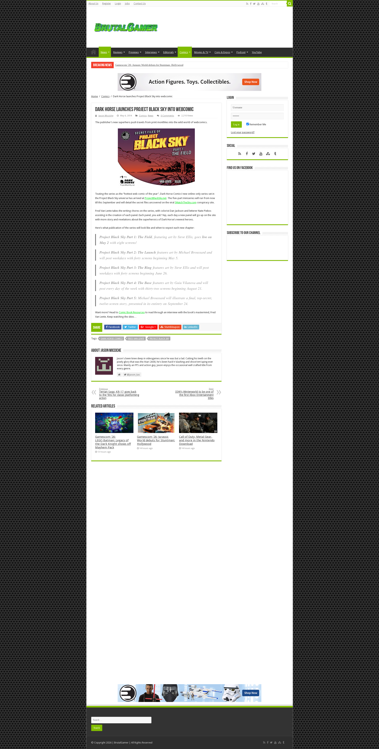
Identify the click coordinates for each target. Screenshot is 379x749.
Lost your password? (243, 132)
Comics (184, 52)
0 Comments (167, 115)
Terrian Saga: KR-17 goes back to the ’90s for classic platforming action (119, 394)
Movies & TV (201, 52)
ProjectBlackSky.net (155, 198)
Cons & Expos (222, 52)
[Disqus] (156, 521)
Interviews (151, 52)
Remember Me (257, 124)
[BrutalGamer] (125, 26)
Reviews (117, 52)
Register (106, 3)
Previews (134, 52)
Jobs (127, 3)
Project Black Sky (159, 338)
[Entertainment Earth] (189, 81)
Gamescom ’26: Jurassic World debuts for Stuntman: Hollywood (149, 64)
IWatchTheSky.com (185, 202)
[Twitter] (254, 3)
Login (118, 3)
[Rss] (247, 3)
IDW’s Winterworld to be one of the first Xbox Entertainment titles (194, 394)
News (104, 52)
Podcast (241, 52)
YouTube (257, 52)
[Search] (290, 4)
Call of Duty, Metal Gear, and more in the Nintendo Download (197, 440)
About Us (93, 3)
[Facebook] (251, 3)
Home (93, 52)
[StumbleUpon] (263, 3)
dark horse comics (112, 338)
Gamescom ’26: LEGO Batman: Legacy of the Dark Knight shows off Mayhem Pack (113, 442)
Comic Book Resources (132, 312)
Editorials (168, 52)
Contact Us (140, 3)
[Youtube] (258, 3)
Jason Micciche (106, 115)
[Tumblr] (266, 3)
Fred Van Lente (136, 338)
